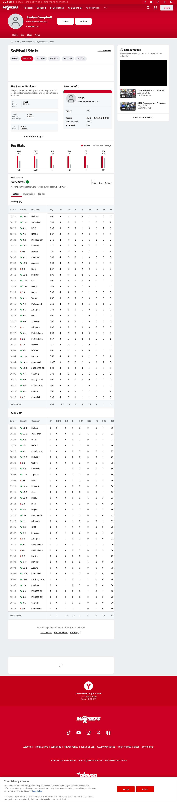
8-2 (24, 228)
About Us (28, 746)
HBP (81, 421)
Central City (36, 397)
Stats (29, 34)
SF (51, 421)
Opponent (35, 209)
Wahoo (34, 251)
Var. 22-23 (68, 58)
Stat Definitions (104, 50)
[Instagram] (158, 2)
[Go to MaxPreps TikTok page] (68, 732)
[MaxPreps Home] (10, 8)
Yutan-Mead (27, 42)
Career (15, 58)
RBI (90, 209)
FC (97, 421)
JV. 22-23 (80, 58)
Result (23, 209)
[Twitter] (165, 2)
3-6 (23, 327)
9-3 (24, 315)
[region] (88, 789)
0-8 (23, 269)
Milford (34, 216)
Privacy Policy (71, 746)
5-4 (24, 350)
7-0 (24, 303)
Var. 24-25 (41, 58)
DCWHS (34, 350)
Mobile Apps (41, 746)
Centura (34, 391)
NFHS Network (33, 2)
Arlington (35, 309)
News (37, 34)
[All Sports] (105, 7)
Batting (16, 193)
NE (18, 42)
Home (15, 34)
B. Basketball (57, 7)
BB (66, 421)
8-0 (24, 379)
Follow (83, 21)
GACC (33, 315)
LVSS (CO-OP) (37, 239)
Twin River (36, 222)
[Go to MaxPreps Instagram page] (88, 732)
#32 (88, 125)
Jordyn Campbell (39, 17)
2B (97, 209)
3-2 (24, 257)
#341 (88, 121)
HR (111, 209)
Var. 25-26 (27, 58)
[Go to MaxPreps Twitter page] (98, 732)
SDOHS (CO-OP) (38, 368)
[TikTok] (145, 2)
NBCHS (34, 234)
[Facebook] (171, 2)
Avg (51, 209)
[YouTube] (151, 2)
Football (28, 7)
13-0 (25, 245)
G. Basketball (75, 7)
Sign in (167, 7)
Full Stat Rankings (33, 136)
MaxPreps (8, 2)
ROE (89, 421)
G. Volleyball (92, 7)
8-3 (24, 385)
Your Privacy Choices (128, 747)
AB (69, 209)
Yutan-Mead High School (88, 688)
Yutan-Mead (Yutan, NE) (36, 21)
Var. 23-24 (54, 58)
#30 (32, 26)
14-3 (25, 362)
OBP (112, 421)
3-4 (23, 292)
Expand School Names (101, 183)
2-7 (23, 344)
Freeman (35, 257)
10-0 (25, 222)
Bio (22, 34)
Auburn (34, 356)
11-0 (25, 216)
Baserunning (29, 193)
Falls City (35, 245)
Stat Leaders (46, 632)
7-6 (24, 373)
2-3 (23, 251)
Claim (65, 21)
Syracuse (35, 274)
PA (61, 209)
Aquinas (35, 263)
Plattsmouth (36, 303)
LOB (104, 421)
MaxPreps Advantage (56, 2)
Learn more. (61, 186)
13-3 (25, 368)
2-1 (24, 309)
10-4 (25, 286)
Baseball (41, 7)
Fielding (41, 193)
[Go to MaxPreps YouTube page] (78, 732)
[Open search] (148, 7)
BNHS (34, 269)
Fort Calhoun (37, 333)
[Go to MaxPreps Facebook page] (108, 732)
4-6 (23, 397)
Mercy (34, 286)
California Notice (106, 746)
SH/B (58, 421)
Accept (126, 789)
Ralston (34, 344)
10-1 (25, 263)
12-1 (25, 274)
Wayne (34, 298)
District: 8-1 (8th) (101, 117)
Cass (33, 280)
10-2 (25, 280)
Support (146, 746)
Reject (145, 789)
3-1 (24, 391)
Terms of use (87, 746)
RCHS (33, 228)
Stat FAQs (74, 632)
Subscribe (56, 746)
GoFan (19, 2)
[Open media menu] (155, 7)
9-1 (24, 333)
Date (12, 209)
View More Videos (142, 117)
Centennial (36, 362)
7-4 (24, 234)
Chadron (35, 373)
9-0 (24, 321)
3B (104, 209)
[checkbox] (92, 180)
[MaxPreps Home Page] (12, 41)
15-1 (25, 356)
